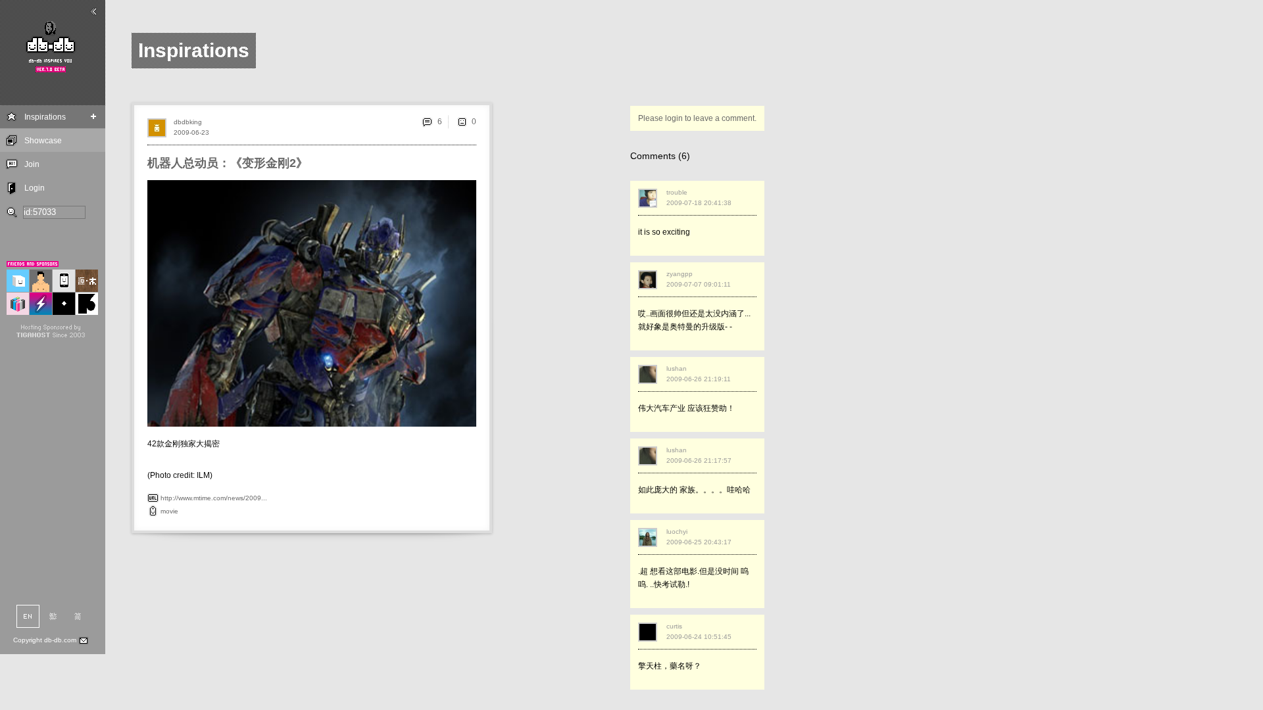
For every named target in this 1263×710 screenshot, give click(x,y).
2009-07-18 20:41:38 (698, 202)
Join (31, 164)
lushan (676, 368)
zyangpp (679, 273)
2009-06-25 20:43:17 (698, 542)
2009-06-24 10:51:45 (698, 636)
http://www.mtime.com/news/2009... (214, 498)
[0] (461, 121)
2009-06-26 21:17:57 (698, 460)
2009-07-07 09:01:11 (698, 284)
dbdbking (188, 122)
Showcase (43, 140)
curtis (674, 626)
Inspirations (45, 117)
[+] (93, 116)
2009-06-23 (191, 132)
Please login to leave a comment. (697, 118)
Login (34, 188)
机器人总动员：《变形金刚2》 (227, 163)
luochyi (676, 531)
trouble (676, 192)
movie (169, 511)
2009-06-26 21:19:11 (698, 379)
